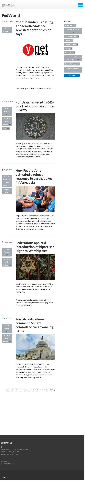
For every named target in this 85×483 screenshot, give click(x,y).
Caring (68, 49)
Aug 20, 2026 (8, 21)
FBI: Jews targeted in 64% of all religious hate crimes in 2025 (35, 106)
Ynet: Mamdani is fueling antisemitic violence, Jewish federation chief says (34, 28)
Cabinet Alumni (71, 45)
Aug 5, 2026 (8, 318)
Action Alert (70, 25)
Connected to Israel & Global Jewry (7, 181)
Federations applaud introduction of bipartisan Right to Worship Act (35, 247)
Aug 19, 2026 (8, 102)
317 (47, 390)
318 (51, 390)
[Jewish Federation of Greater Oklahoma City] (9, 5)
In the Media (6, 29)
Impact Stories (7, 191)
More (42, 390)
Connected (70, 53)
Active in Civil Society (7, 121)
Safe (6, 129)
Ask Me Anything (72, 36)
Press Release (7, 111)
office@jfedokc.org (7, 463)
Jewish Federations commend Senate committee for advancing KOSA (34, 325)
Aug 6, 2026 (8, 170)
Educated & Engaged (73, 69)
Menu (80, 5)
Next (54, 390)
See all (71, 75)
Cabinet (68, 41)
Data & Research (72, 64)
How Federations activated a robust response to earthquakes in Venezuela (34, 176)
